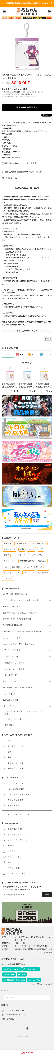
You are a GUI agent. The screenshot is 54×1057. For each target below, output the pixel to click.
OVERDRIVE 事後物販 (12, 625)
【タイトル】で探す (12, 650)
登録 (47, 895)
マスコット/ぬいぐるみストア (16, 719)
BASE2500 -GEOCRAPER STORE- (18, 688)
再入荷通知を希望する (27, 107)
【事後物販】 (9, 725)
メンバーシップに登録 (12, 92)
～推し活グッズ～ (11, 675)
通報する (48, 339)
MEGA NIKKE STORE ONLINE (15, 594)
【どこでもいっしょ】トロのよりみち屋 (21, 600)
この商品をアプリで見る (27, 331)
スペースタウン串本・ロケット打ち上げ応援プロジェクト (23, 712)
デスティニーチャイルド (14, 638)
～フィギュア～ (10, 694)
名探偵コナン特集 (11, 700)
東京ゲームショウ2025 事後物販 (18, 619)
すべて (7, 354)
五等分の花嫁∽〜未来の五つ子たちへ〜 (21, 613)
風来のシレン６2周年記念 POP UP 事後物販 (22, 631)
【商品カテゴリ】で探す (14, 663)
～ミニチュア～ (10, 681)
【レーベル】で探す (12, 656)
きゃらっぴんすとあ (12, 606)
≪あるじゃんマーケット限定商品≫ (18, 644)
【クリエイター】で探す (14, 669)
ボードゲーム (9, 706)
